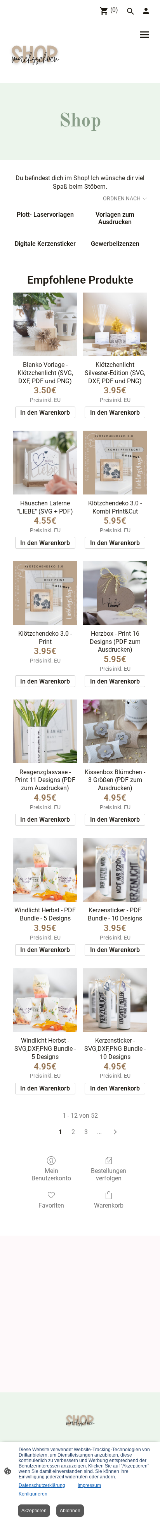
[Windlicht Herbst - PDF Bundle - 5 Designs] (45, 870)
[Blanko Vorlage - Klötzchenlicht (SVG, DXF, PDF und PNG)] (45, 324)
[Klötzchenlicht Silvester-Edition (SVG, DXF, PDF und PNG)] (115, 324)
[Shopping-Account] (146, 11)
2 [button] (73, 1132)
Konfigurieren (33, 1494)
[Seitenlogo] (35, 52)
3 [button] (86, 1132)
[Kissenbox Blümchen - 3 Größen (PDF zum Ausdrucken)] (115, 731)
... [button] (99, 1132)
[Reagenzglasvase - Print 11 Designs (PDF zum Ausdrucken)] (45, 731)
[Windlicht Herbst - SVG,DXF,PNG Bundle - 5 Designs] (45, 1000)
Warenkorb (108, 1205)
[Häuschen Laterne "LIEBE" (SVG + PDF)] (45, 462)
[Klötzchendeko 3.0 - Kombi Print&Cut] (115, 462)
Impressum (89, 1485)
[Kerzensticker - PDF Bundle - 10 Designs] (115, 870)
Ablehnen (70, 1510)
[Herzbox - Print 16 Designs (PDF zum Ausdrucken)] (115, 593)
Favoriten (51, 1205)
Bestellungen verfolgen (108, 1174)
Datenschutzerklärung (42, 1485)
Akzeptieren (34, 1510)
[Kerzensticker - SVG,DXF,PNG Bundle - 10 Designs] (115, 1000)
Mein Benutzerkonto (51, 1174)
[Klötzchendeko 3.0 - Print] (45, 593)
